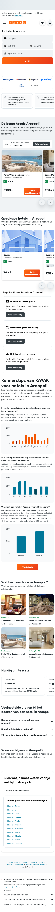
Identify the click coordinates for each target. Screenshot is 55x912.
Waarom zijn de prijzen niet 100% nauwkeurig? (25, 904)
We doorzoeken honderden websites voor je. (25, 899)
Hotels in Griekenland (15, 865)
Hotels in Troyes (13, 806)
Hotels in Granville (14, 843)
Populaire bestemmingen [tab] (17, 790)
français (19, 15)
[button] (52, 14)
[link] (15, 314)
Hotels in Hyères (14, 817)
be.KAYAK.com (14, 862)
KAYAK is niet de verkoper (16, 894)
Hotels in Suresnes (15, 828)
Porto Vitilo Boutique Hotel (16, 174)
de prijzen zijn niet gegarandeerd (15, 887)
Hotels (25, 862)
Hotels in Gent (13, 810)
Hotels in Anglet (13, 821)
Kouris (6, 254)
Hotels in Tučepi (13, 840)
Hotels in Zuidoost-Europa (35, 865)
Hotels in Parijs (13, 813)
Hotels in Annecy (14, 825)
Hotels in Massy (13, 832)
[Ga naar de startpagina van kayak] (17, 22)
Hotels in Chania (14, 836)
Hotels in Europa (37, 862)
